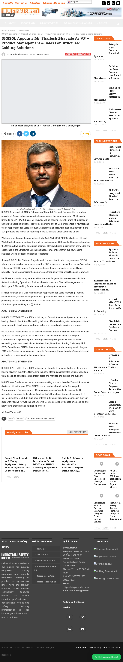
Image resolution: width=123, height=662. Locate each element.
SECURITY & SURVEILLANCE (78, 23)
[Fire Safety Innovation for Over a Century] (100, 324)
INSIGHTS (102, 23)
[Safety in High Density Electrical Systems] (100, 47)
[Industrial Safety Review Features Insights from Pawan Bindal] (100, 495)
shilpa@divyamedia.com (76, 587)
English (74, 2)
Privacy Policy (94, 647)
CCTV (11, 419)
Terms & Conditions (112, 647)
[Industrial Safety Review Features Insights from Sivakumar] (116, 495)
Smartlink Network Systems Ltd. (41, 419)
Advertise (35, 3)
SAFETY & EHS (28, 23)
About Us (8, 3)
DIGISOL (19, 419)
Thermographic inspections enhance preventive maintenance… (105, 285)
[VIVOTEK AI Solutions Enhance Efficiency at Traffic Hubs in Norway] (100, 359)
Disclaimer (81, 647)
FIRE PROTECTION (49, 23)
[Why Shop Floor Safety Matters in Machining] (100, 91)
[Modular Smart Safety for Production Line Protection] (100, 427)
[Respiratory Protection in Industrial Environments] (100, 150)
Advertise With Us (46, 560)
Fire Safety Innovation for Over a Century (115, 326)
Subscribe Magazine (54, 3)
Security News (84, 54)
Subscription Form (45, 576)
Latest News (71, 54)
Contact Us (21, 3)
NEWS (12, 23)
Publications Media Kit (45, 568)
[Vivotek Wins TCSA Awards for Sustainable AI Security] (100, 302)
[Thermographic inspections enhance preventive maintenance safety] (100, 274)
